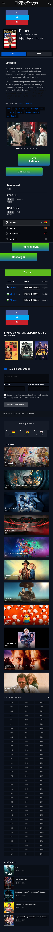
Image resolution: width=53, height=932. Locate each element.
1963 (11, 793)
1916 (26, 854)
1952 (41, 806)
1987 (11, 759)
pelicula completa (32, 112)
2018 (41, 711)
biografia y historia (20, 108)
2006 (41, 728)
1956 (26, 802)
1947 (26, 815)
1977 (26, 772)
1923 (26, 850)
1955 (41, 802)
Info (14, 54)
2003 (41, 733)
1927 (11, 845)
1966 (11, 789)
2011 (11, 724)
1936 (11, 832)
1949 (41, 811)
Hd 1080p (10, 112)
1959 (26, 798)
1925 (41, 845)
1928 (41, 841)
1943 (41, 819)
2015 (41, 715)
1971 (26, 780)
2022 (26, 707)
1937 (41, 828)
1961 (41, 793)
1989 (26, 754)
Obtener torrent (17, 287)
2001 (26, 737)
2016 (26, 715)
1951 (11, 811)
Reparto (39, 54)
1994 (41, 746)
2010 (26, 724)
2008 (11, 728)
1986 (26, 759)
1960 (11, 798)
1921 (11, 854)
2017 (11, 715)
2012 (41, 720)
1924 (11, 850)
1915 (41, 854)
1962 (26, 793)
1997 (41, 741)
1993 (11, 750)
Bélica (22, 38)
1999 (11, 741)
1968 (26, 785)
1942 (11, 824)
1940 (41, 824)
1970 (8, 108)
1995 (26, 746)
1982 (41, 763)
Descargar (24, 171)
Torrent (28, 272)
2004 (26, 733)
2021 (41, 707)
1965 (26, 789)
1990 (11, 754)
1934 (41, 832)
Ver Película (34, 160)
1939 (11, 828)
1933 (11, 837)
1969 (11, 785)
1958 (41, 798)
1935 (26, 832)
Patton (19, 112)
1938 (26, 828)
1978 (11, 772)
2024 (41, 702)
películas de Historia (25, 103)
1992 (26, 750)
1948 (11, 815)
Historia (39, 38)
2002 (11, 737)
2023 (11, 707)
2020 (11, 711)
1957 (11, 802)
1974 (26, 776)
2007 (26, 728)
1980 (26, 767)
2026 (11, 702)
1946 (41, 815)
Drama (30, 38)
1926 (26, 845)
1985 (41, 759)
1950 (26, 811)
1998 (26, 741)
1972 (11, 780)
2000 (41, 737)
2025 (26, 702)
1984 (11, 763)
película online (12, 116)
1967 (41, 785)
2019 (26, 711)
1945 (11, 819)
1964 (41, 789)
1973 (41, 776)
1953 (26, 806)
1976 (41, 772)
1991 (41, 750)
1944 (26, 819)
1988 (41, 754)
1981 (11, 767)
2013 (26, 720)
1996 (11, 746)
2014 (11, 720)
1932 (26, 837)
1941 (26, 824)
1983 (26, 763)
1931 (41, 837)
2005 (11, 733)
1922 (41, 850)
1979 (41, 767)
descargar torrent (37, 108)
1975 (11, 776)
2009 (41, 724)
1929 (26, 841)
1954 (11, 806)
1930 (11, 841)
